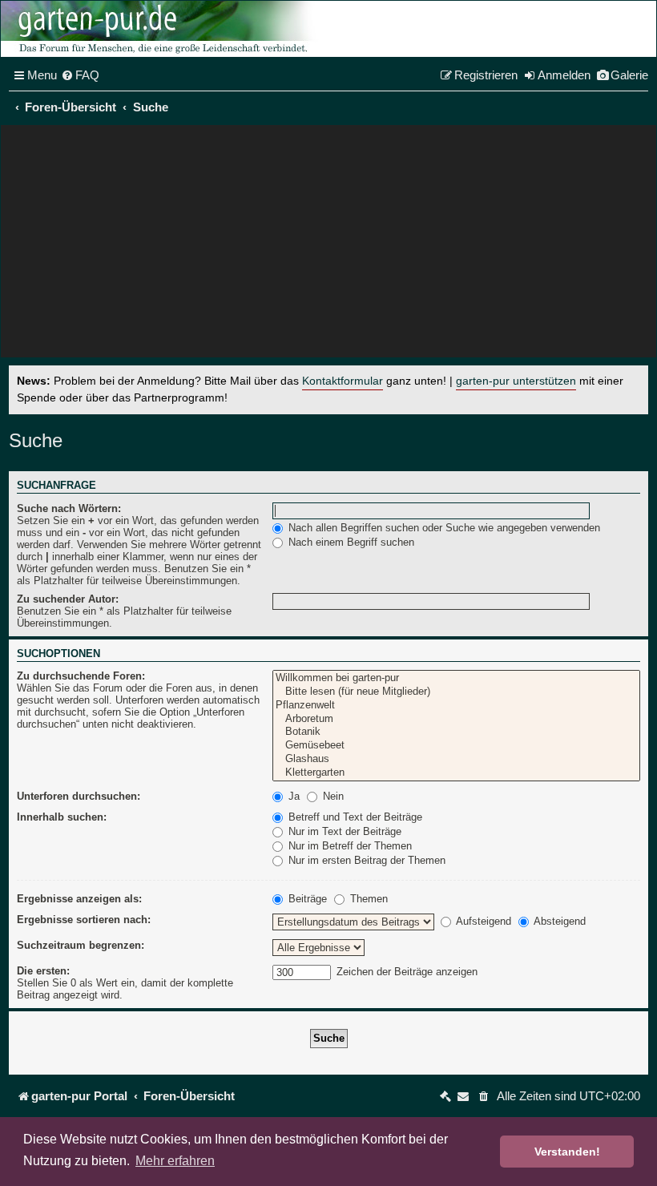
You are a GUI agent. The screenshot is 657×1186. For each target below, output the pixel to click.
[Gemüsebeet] (456, 745)
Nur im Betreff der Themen (348, 846)
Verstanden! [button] (567, 1151)
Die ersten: (43, 971)
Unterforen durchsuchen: (78, 796)
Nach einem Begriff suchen (349, 542)
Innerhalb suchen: (62, 817)
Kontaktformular (342, 381)
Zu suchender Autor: (68, 599)
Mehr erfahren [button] (175, 1161)
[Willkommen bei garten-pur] (456, 678)
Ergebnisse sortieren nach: (84, 920)
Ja (292, 796)
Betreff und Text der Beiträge (353, 817)
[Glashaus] (456, 759)
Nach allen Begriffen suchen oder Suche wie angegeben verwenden (442, 528)
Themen (367, 899)
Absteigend (558, 921)
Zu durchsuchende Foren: (81, 676)
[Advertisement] (328, 245)
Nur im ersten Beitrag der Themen (365, 860)
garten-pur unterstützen (516, 381)
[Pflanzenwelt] (456, 705)
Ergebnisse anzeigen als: (79, 899)
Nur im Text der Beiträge (343, 831)
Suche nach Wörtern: (69, 508)
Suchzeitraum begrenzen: (80, 945)
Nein (332, 796)
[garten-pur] (161, 29)
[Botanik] (456, 732)
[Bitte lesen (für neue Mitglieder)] (456, 692)
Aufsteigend (482, 921)
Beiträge (306, 899)
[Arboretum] (456, 719)
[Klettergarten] (456, 773)
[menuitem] (80, 75)
